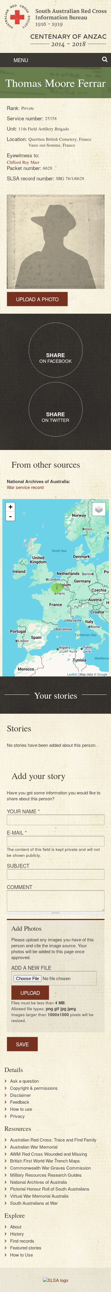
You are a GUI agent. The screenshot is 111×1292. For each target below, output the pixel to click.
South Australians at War (34, 1203)
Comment (19, 887)
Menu (20, 60)
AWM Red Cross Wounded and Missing (48, 1154)
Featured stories (25, 1248)
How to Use (21, 1255)
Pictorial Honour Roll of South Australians (49, 1189)
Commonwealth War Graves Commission (50, 1168)
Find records (22, 1241)
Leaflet (72, 674)
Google (102, 674)
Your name (23, 811)
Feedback (19, 1102)
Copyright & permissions (34, 1088)
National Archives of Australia (38, 1182)
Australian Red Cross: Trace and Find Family (53, 1140)
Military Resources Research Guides (46, 1175)
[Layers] (98, 509)
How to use (21, 1109)
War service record (25, 487)
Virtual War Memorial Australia (39, 1196)
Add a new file (31, 967)
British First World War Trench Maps (45, 1161)
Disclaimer (20, 1095)
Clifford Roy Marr (23, 162)
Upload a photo (37, 299)
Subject (18, 865)
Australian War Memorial (33, 1147)
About (15, 1227)
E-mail (17, 832)
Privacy (17, 1116)
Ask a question (24, 1081)
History (17, 1234)
